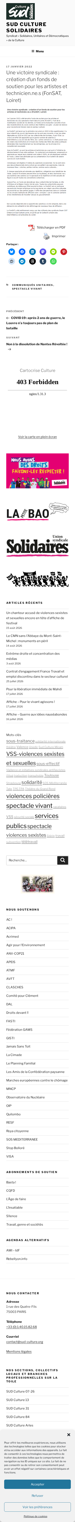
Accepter (37, 1484)
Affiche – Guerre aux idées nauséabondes (36, 714)
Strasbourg (13, 783)
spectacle (39, 826)
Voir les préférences (37, 1507)
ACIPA (11, 928)
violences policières (33, 795)
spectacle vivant (29, 805)
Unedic (33, 747)
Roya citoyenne (17, 1131)
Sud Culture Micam (51, 747)
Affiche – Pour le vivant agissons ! (30, 702)
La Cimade (14, 1055)
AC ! (9, 920)
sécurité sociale (24, 817)
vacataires (59, 806)
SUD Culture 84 (18, 1417)
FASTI (10, 1021)
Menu (40, 51)
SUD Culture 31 (17, 1408)
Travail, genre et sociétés (24, 1224)
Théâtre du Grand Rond (40, 788)
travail (60, 836)
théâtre (11, 747)
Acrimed (12, 936)
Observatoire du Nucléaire (25, 1097)
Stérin (51, 835)
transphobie (36, 775)
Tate (9, 788)
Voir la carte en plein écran (37, 437)
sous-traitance (20, 740)
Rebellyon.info (16, 1259)
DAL (9, 1004)
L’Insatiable (14, 1207)
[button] (69, 1435)
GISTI (10, 1038)
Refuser (37, 1496)
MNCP (11, 1089)
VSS (9, 817)
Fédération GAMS (19, 1030)
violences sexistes (26, 835)
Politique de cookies (35, 1516)
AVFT (10, 979)
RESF (10, 1122)
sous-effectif (48, 763)
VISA (10, 1156)
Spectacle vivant (27, 288)
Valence (22, 747)
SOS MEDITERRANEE (22, 1139)
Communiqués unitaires (32, 285)
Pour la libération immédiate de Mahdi (34, 689)
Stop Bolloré (15, 1148)
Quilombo (13, 1114)
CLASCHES (14, 987)
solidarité (31, 782)
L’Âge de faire (16, 1199)
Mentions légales (19, 1351)
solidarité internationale (50, 741)
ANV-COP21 (15, 953)
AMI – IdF (13, 1250)
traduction (20, 775)
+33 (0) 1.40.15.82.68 (21, 1327)
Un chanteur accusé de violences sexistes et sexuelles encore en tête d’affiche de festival (37, 618)
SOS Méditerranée (55, 783)
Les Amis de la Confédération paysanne (35, 1072)
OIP (8, 1106)
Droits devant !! (17, 1013)
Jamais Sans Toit (18, 1046)
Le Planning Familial (20, 1063)
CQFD (10, 1190)
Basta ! (11, 1182)
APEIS (10, 962)
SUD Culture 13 (17, 1400)
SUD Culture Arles (19, 1425)
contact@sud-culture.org (24, 1342)
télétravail (29, 842)
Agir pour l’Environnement (25, 945)
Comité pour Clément (22, 996)
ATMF (10, 970)
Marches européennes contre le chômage (37, 1080)
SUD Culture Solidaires (26, 27)
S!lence (11, 1216)
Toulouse (51, 775)
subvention (13, 842)
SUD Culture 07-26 (20, 1391)
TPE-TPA (18, 788)
